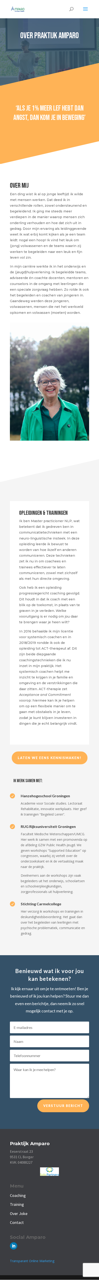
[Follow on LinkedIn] (13, 1246)
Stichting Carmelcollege (41, 904)
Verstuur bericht (63, 1106)
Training (17, 1204)
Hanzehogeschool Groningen (45, 796)
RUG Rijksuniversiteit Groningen (48, 826)
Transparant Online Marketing (32, 1261)
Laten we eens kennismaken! (50, 758)
